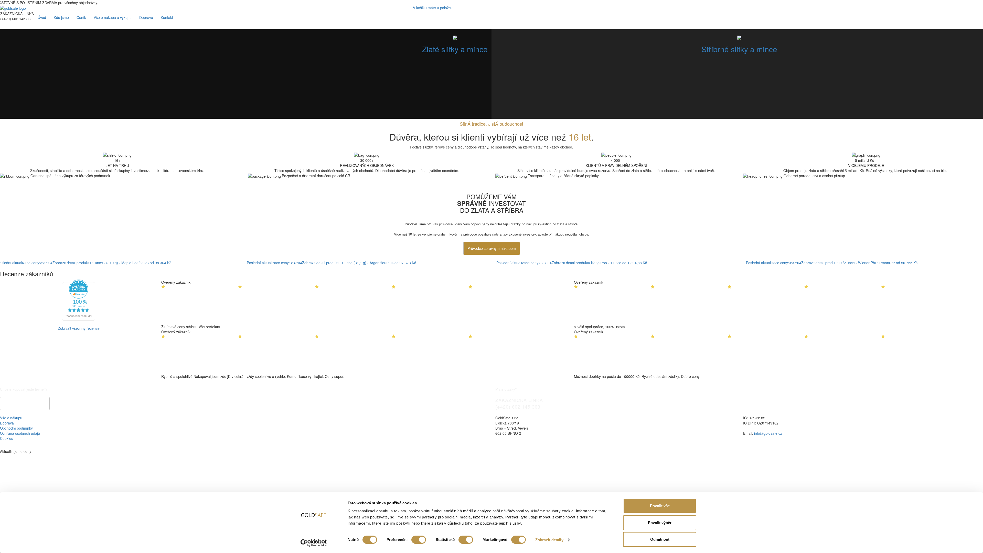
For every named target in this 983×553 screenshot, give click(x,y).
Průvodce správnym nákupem (491, 248)
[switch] (418, 540)
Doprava (146, 17)
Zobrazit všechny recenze (79, 328)
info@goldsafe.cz (768, 433)
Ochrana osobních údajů (20, 433)
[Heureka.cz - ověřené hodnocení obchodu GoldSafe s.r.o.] (78, 299)
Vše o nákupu (11, 417)
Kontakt (167, 17)
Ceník (81, 17)
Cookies (6, 438)
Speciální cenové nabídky (25, 403)
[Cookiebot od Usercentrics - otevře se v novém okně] (313, 543)
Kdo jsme (61, 17)
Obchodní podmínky (16, 428)
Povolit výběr (659, 522)
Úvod (42, 17)
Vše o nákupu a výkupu (113, 17)
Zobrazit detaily (549, 540)
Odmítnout (659, 539)
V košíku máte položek (433, 7)
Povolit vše (660, 506)
